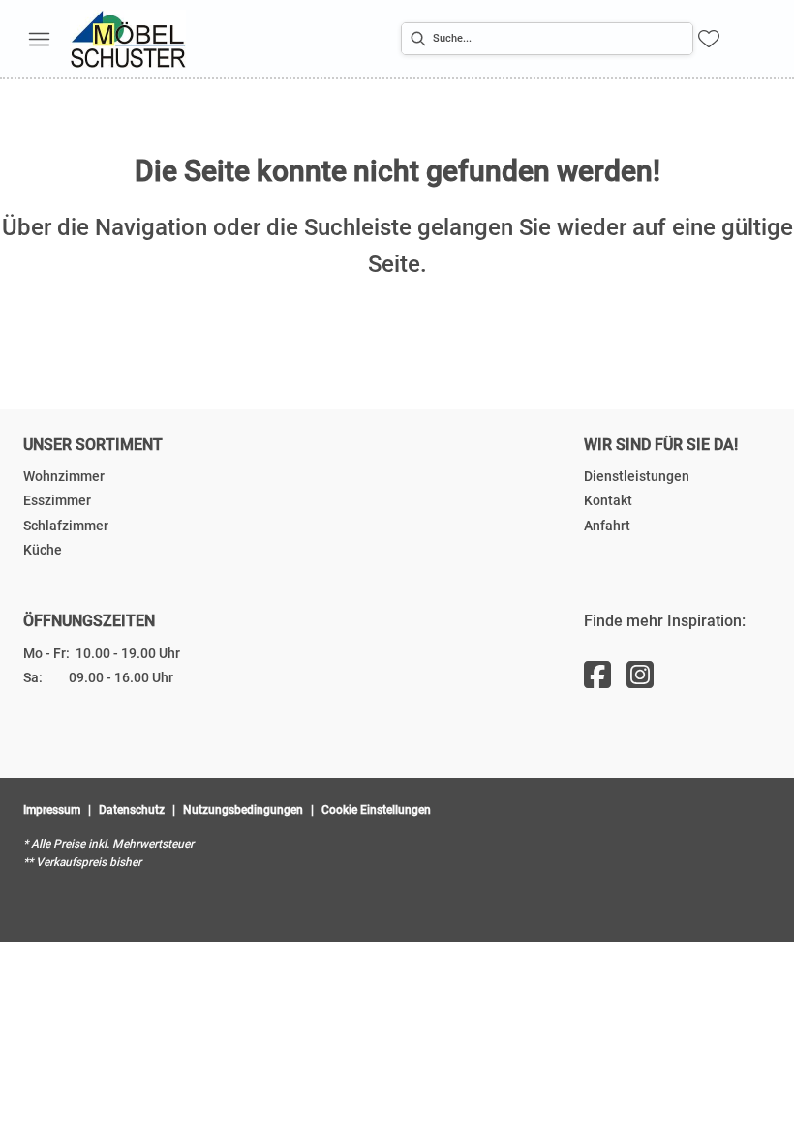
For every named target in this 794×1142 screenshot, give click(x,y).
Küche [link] (42, 549)
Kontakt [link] (608, 500)
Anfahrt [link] (607, 525)
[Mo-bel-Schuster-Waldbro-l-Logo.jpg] (128, 38)
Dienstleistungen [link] (636, 476)
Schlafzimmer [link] (65, 525)
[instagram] (640, 675)
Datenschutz (132, 810)
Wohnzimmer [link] (64, 476)
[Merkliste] (708, 38)
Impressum (51, 810)
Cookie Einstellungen (376, 810)
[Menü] (38, 38)
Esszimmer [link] (57, 500)
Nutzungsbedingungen (243, 810)
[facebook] (597, 675)
